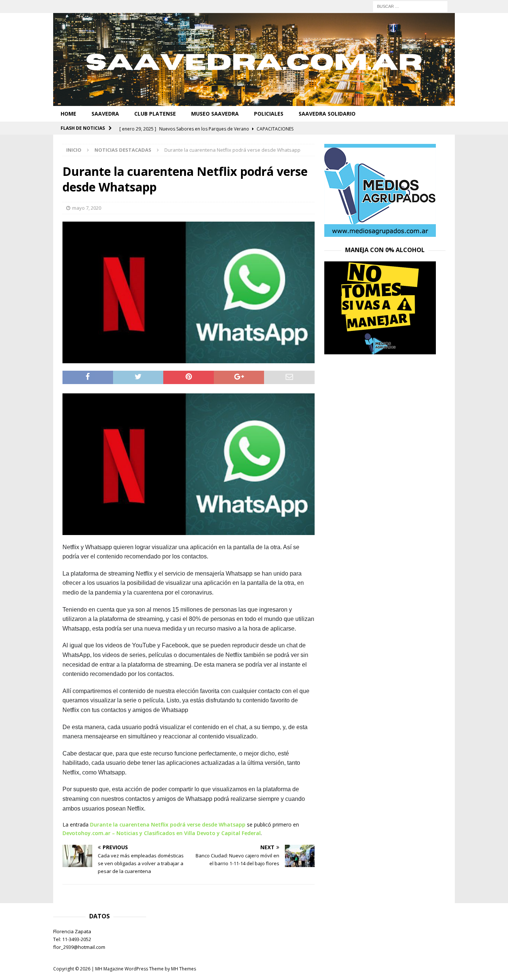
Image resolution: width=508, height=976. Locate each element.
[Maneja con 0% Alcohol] (380, 350)
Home (68, 113)
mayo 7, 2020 (86, 207)
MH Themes (183, 969)
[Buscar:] (410, 5)
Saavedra (105, 113)
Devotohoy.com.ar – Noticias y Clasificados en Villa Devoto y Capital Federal (161, 833)
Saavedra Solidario (327, 113)
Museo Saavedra (215, 113)
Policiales (268, 113)
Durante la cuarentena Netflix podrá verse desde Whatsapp (167, 824)
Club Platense (155, 113)
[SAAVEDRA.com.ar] (254, 101)
